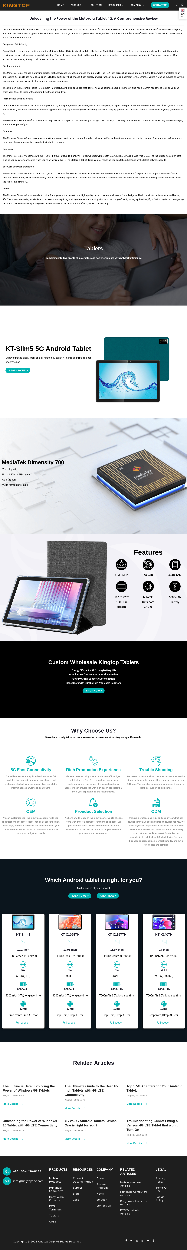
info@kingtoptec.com (28, 1181)
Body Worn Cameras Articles (133, 1202)
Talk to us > (80, 895)
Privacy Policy (160, 1180)
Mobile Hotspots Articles (130, 1184)
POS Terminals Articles (129, 1212)
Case (76, 1199)
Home (60, 5)
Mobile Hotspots (55, 1180)
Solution (96, 5)
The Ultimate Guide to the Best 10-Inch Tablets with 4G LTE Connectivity (91, 1090)
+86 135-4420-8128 (27, 1171)
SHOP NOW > (108, 895)
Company (135, 5)
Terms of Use (161, 1189)
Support (78, 1187)
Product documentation (83, 1180)
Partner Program (102, 1186)
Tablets (54, 1215)
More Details (11, 1104)
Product (76, 5)
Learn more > (18, 370)
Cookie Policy (160, 1198)
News (100, 1193)
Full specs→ (23, 1022)
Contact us (160, 5)
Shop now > (94, 690)
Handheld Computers (56, 1189)
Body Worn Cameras (56, 1198)
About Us (103, 1178)
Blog (76, 1193)
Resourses (114, 5)
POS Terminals (55, 1207)
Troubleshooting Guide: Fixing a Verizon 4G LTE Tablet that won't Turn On (152, 1125)
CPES (52, 1221)
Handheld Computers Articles (133, 1193)
